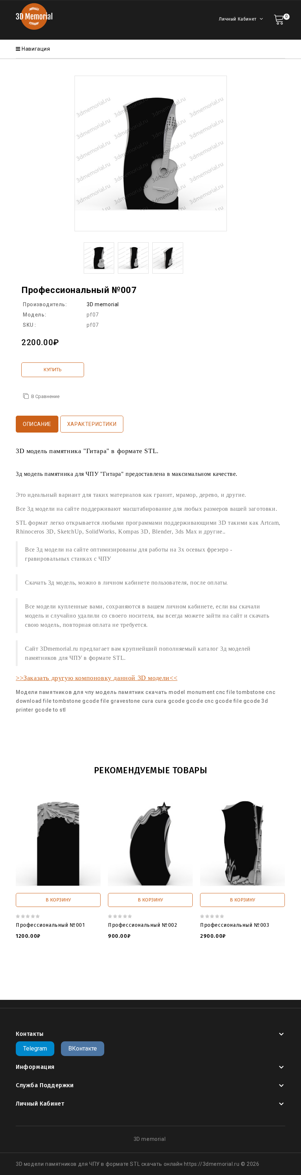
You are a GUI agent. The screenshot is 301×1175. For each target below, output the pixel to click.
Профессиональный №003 (234, 925)
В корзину (58, 900)
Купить (53, 369)
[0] (278, 18)
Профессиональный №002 (142, 925)
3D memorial (103, 304)
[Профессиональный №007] (99, 257)
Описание (37, 424)
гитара (37, 976)
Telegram (35, 1048)
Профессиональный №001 (50, 925)
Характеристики (91, 424)
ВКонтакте (82, 1048)
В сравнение (45, 396)
